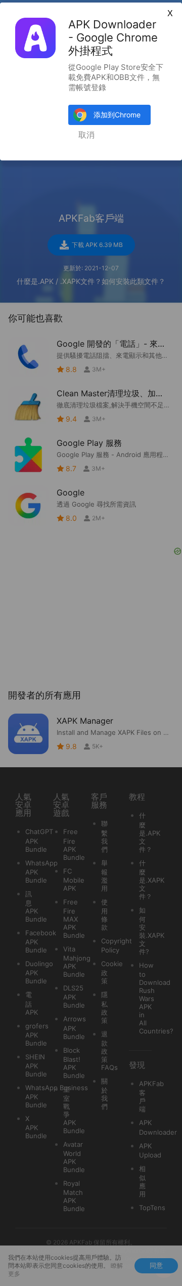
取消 (86, 135)
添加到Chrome (117, 114)
